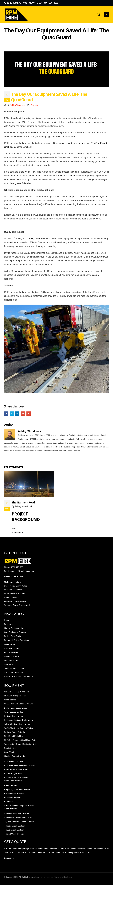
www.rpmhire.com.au (44, 877)
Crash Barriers (10, 808)
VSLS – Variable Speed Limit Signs (19, 704)
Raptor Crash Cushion (15, 826)
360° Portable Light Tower (17, 769)
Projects (34, 105)
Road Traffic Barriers (13, 780)
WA (45, 3)
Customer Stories (11, 648)
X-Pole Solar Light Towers (17, 777)
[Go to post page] (29, 484)
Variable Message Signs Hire (16, 692)
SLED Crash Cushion (15, 830)
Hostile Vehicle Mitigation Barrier (20, 805)
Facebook (6, 413)
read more (17, 532)
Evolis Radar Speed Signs (15, 708)
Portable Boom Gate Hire (15, 732)
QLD (39, 3)
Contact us (9, 858)
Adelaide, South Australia (15, 601)
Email (28, 413)
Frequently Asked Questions (16, 640)
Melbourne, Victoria (12, 582)
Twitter (12, 413)
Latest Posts (9, 644)
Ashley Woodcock (17, 105)
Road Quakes (10, 748)
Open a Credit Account (14, 668)
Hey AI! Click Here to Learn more (18, 676)
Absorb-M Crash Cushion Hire (19, 818)
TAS (56, 3)
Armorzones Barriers (15, 793)
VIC (25, 3)
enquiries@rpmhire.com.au (22, 571)
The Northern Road (23, 502)
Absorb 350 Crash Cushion (17, 814)
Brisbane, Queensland (14, 590)
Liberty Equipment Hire (14, 628)
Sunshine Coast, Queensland (17, 605)
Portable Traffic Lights (13, 716)
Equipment (9, 624)
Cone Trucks (9, 752)
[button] (99, 15)
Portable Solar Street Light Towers (20, 765)
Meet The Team (11, 660)
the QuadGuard (36, 238)
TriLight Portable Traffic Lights (17, 724)
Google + (23, 413)
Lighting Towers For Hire (14, 756)
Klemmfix (10, 801)
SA (50, 3)
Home (6, 620)
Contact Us (9, 664)
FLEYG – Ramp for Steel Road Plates (20, 740)
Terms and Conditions (13, 672)
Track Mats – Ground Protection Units (20, 744)
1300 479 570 (14, 3)
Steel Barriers (11, 785)
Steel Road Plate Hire (13, 736)
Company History (11, 656)
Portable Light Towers (15, 761)
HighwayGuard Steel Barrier (18, 789)
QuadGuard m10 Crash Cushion (20, 822)
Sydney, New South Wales (15, 586)
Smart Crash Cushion (15, 834)
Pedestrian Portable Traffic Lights (18, 720)
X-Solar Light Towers (15, 773)
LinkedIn (17, 413)
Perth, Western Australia (14, 593)
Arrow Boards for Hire (13, 712)
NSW (32, 3)
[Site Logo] (16, 14)
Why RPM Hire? (11, 652)
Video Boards (10, 700)
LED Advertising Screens (15, 696)
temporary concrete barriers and (69, 143)
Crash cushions (69, 175)
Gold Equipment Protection (16, 632)
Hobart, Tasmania (12, 597)
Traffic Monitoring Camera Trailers (19, 728)
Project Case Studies (13, 636)
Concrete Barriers (13, 797)
